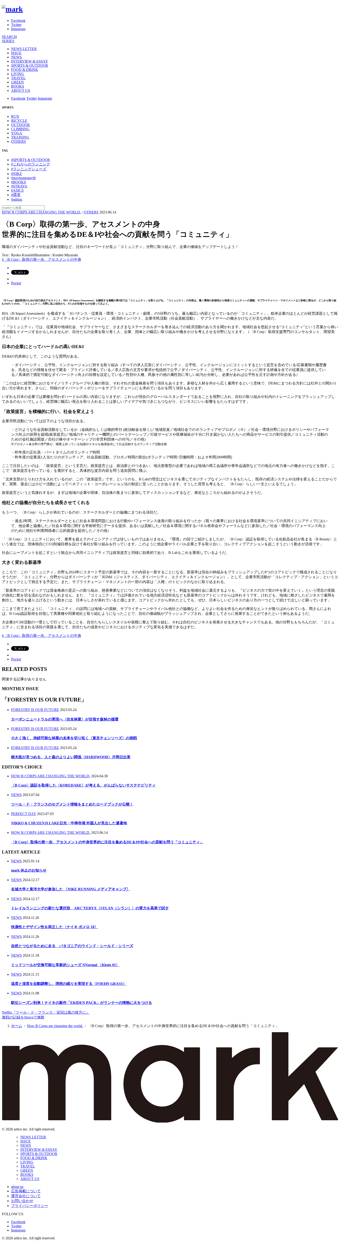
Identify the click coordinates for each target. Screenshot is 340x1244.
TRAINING (20, 137)
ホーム (16, 1026)
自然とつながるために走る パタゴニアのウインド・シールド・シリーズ (72, 946)
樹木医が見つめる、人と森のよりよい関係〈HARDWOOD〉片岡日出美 (70, 757)
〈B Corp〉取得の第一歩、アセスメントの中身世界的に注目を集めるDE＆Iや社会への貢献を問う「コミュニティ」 (107, 842)
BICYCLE (19, 121)
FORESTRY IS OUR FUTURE (35, 710)
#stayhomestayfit (23, 178)
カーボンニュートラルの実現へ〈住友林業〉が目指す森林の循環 (64, 719)
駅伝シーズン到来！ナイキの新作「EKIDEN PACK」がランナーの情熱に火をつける (81, 1003)
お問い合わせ (22, 1201)
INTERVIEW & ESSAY (29, 61)
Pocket (16, 283)
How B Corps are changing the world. (55, 1026)
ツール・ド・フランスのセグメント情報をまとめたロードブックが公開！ (72, 804)
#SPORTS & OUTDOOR (30, 160)
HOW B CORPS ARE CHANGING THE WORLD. (41, 212)
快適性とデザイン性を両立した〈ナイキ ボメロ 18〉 (54, 927)
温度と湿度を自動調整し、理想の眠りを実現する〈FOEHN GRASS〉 (69, 984)
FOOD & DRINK (24, 70)
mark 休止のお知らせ (28, 870)
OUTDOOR (20, 125)
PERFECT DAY (23, 814)
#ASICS (17, 190)
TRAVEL (18, 78)
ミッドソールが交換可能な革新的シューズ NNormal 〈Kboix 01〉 (65, 965)
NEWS (16, 57)
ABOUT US (20, 90)
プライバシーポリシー (29, 1206)
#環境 (15, 195)
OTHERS (18, 141)
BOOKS (17, 86)
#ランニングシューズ (28, 169)
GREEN (17, 82)
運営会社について (26, 1196)
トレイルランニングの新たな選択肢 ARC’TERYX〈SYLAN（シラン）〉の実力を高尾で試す (90, 908)
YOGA (16, 133)
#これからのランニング (30, 164)
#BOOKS (18, 182)
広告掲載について (26, 1191)
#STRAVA (19, 186)
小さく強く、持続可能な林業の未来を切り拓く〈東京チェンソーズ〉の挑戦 (74, 738)
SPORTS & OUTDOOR (29, 65)
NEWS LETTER (24, 49)
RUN (15, 116)
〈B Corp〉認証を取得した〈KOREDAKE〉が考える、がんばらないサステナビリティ (83, 785)
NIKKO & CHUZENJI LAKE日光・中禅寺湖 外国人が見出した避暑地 (69, 823)
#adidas (16, 199)
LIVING (17, 74)
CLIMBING (20, 129)
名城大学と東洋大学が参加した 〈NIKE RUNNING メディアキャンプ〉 (70, 889)
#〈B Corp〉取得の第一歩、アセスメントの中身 (41, 259)
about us (17, 1187)
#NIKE (16, 174)
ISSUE (16, 53)
